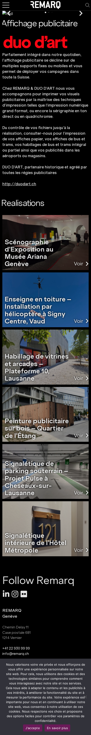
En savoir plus (57, 728)
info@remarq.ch (15, 653)
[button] (9, 13)
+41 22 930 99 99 (16, 648)
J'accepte (32, 728)
